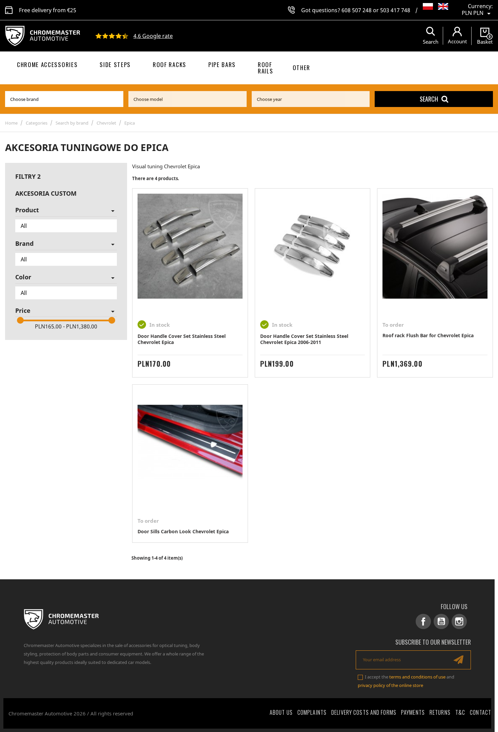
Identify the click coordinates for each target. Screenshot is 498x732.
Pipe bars (222, 64)
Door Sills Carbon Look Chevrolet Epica (183, 531)
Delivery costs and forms (363, 712)
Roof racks (169, 64)
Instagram (459, 621)
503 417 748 (395, 10)
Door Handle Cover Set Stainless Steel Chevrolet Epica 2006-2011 (304, 339)
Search (429, 98)
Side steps (115, 64)
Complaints (312, 712)
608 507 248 (356, 10)
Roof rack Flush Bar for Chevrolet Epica (428, 335)
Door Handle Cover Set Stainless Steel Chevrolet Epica (182, 339)
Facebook (423, 621)
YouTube (441, 621)
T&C (460, 712)
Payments (413, 712)
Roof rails (265, 67)
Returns (440, 712)
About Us (281, 712)
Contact (480, 712)
